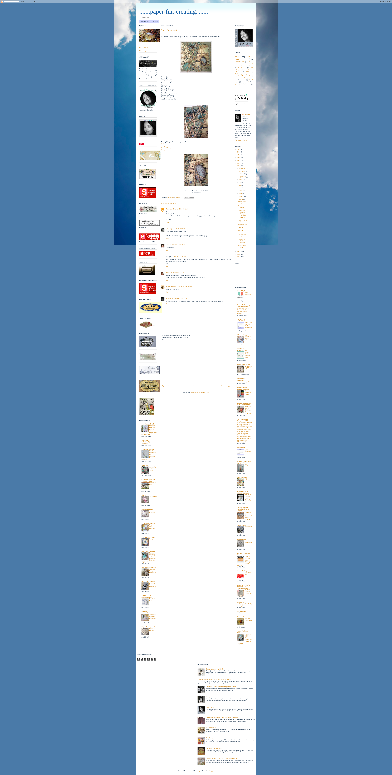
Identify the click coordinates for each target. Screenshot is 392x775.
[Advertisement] (196, 363)
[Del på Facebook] (191, 198)
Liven (168, 245)
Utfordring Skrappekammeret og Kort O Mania (221, 686)
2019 (239, 149)
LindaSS (247, 114)
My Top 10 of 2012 (212, 727)
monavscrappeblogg (148, 567)
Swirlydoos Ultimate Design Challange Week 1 (242, 214)
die (241, 84)
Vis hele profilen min (241, 140)
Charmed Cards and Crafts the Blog (148, 480)
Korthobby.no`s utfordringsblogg (243, 492)
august (241, 179)
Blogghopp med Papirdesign (215, 669)
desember (242, 168)
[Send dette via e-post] (185, 198)
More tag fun (242, 224)
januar (241, 199)
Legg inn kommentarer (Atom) (200, 392)
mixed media (245, 82)
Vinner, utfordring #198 (243, 382)
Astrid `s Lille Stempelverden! (146, 596)
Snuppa (151, 539)
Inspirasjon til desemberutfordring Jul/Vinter (248, 516)
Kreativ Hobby (242, 571)
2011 (239, 254)
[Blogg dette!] (187, 198)
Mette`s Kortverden (148, 581)
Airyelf (200, 771)
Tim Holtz (144, 440)
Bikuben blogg (242, 335)
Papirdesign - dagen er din (244, 74)
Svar (167, 222)
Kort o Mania (241, 525)
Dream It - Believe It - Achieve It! (248, 338)
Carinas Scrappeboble (146, 612)
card (248, 76)
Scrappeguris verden (148, 551)
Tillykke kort (153, 496)
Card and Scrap (166, 148)
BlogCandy (209, 738)
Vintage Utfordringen (167, 150)
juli (240, 182)
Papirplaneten (242, 477)
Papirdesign (239, 62)
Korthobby (164, 144)
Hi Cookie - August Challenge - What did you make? (248, 410)
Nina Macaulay (171, 286)
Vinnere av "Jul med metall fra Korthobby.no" (248, 498)
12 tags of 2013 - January (241, 240)
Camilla (168, 298)
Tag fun (240, 227)
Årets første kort (242, 235)
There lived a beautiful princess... (152, 616)
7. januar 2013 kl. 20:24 (184, 286)
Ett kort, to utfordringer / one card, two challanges (222, 717)
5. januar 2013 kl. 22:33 (180, 209)
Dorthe (168, 272)
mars (240, 193)
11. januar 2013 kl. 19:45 (179, 298)
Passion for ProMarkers (241, 320)
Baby (251, 62)
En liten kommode (242, 231)
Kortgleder (240, 602)
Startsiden (196, 386)
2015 (239, 160)
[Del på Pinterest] (193, 198)
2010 (239, 257)
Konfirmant (241, 68)
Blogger (211, 771)
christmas (243, 80)
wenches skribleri (147, 424)
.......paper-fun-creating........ (173, 11)
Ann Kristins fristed (148, 537)
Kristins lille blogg (147, 449)
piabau (143, 495)
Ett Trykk (163, 146)
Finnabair (144, 465)
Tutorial (240, 76)
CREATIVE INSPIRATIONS (242, 349)
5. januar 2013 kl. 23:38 (177, 229)
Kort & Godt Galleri (243, 364)
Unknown (169, 209)
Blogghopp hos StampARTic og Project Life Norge (215, 679)
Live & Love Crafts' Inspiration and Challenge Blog (243, 586)
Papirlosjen (241, 447)
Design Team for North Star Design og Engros (244, 509)
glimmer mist (247, 84)
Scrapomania (241, 539)
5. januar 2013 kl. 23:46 (177, 245)
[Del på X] (189, 198)
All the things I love (148, 523)
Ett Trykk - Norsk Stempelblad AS (242, 420)
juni (240, 185)
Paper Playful (241, 291)
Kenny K (208, 697)
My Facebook (143, 48)
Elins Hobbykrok (147, 509)
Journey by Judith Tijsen (152, 468)
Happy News (210, 707)
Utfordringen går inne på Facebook (248, 392)
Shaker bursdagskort (248, 542)
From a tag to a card (242, 206)
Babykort (247, 465)
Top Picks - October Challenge (248, 591)
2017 (239, 155)
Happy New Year (242, 246)
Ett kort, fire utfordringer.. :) (214, 748)
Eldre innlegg (225, 386)
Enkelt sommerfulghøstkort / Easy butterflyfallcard (222, 758)
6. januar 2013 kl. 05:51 (179, 256)
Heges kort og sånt (148, 627)
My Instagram (143, 51)
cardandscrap (242, 611)
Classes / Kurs (145, 21)
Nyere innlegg (166, 386)
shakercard (238, 86)
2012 (239, 251)
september (242, 177)
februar (241, 196)
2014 (239, 163)
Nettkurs (155, 21)
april (240, 191)
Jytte (167, 229)
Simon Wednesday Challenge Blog (243, 305)
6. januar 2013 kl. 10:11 (178, 272)
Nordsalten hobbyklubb (241, 379)
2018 (239, 152)
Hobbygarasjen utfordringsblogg (243, 388)
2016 (239, 157)
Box (237, 56)
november (242, 171)
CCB (247, 72)
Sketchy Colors (242, 617)
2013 (239, 166)
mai (240, 188)
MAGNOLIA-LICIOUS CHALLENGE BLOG (244, 404)
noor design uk (240, 78)
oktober (241, 174)
